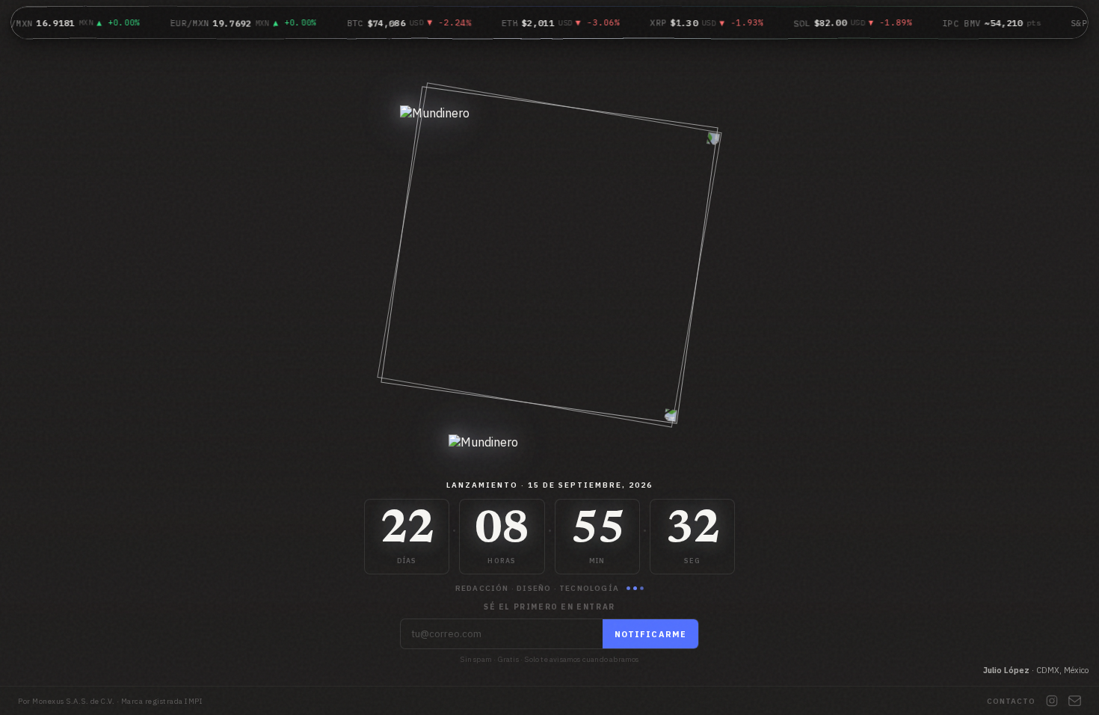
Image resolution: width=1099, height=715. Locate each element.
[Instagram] (1052, 701)
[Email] (1074, 701)
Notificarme (650, 634)
